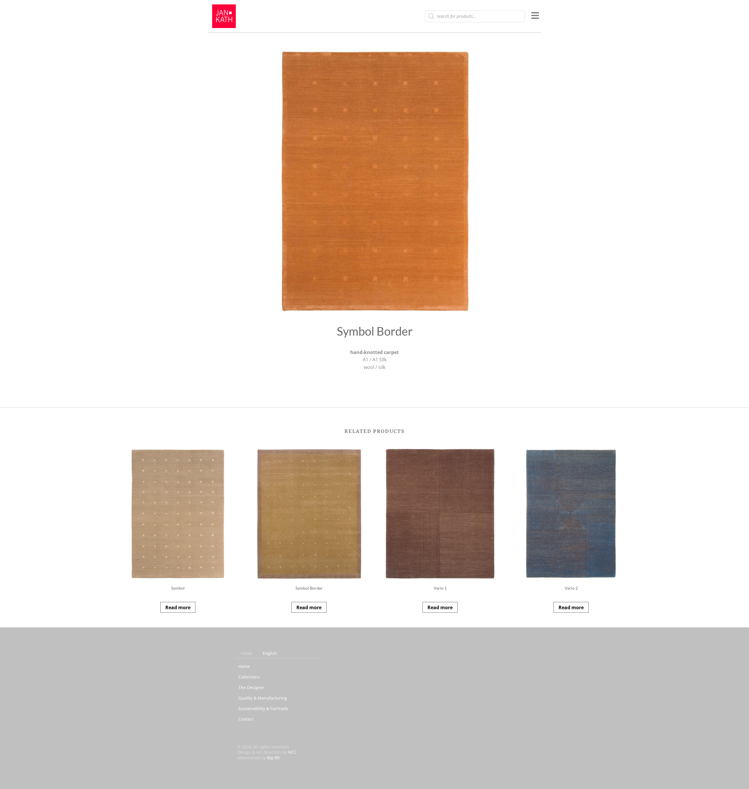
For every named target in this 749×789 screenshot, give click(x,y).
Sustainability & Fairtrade (263, 708)
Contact (245, 719)
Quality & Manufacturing (262, 698)
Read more (177, 607)
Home (244, 666)
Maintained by (259, 757)
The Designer (251, 687)
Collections (249, 677)
